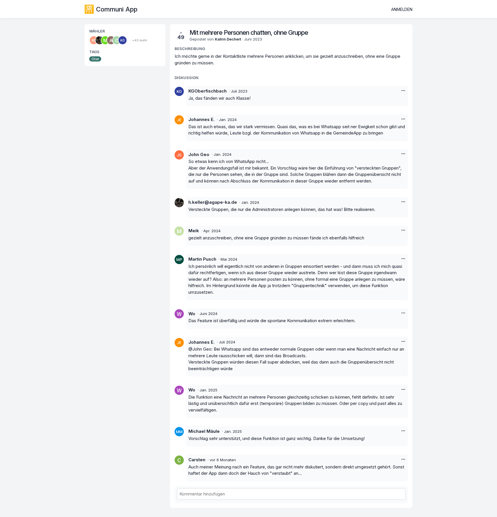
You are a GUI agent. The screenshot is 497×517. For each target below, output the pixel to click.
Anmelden (401, 9)
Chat (95, 59)
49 (180, 37)
